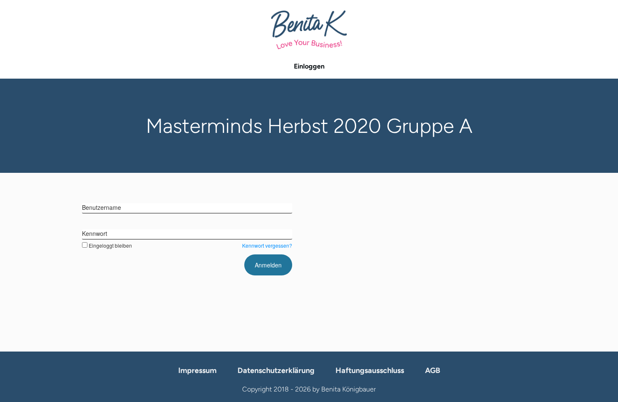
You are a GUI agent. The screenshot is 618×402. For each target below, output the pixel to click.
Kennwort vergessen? (267, 245)
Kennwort (94, 233)
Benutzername (101, 207)
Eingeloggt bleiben (110, 245)
